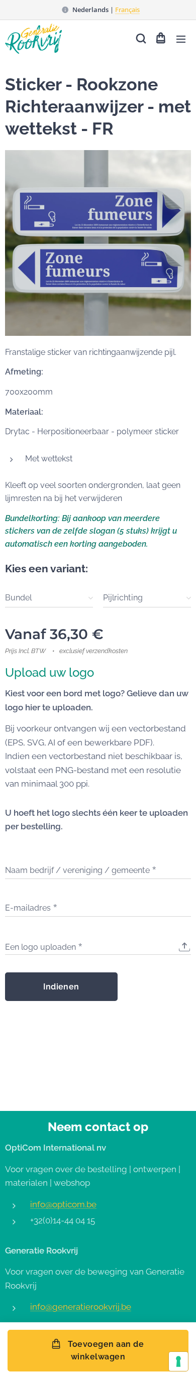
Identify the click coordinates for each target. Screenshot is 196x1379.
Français (127, 9)
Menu (181, 39)
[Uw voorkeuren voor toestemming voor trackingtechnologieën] (178, 1361)
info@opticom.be (63, 1204)
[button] (140, 38)
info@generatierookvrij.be (80, 1307)
